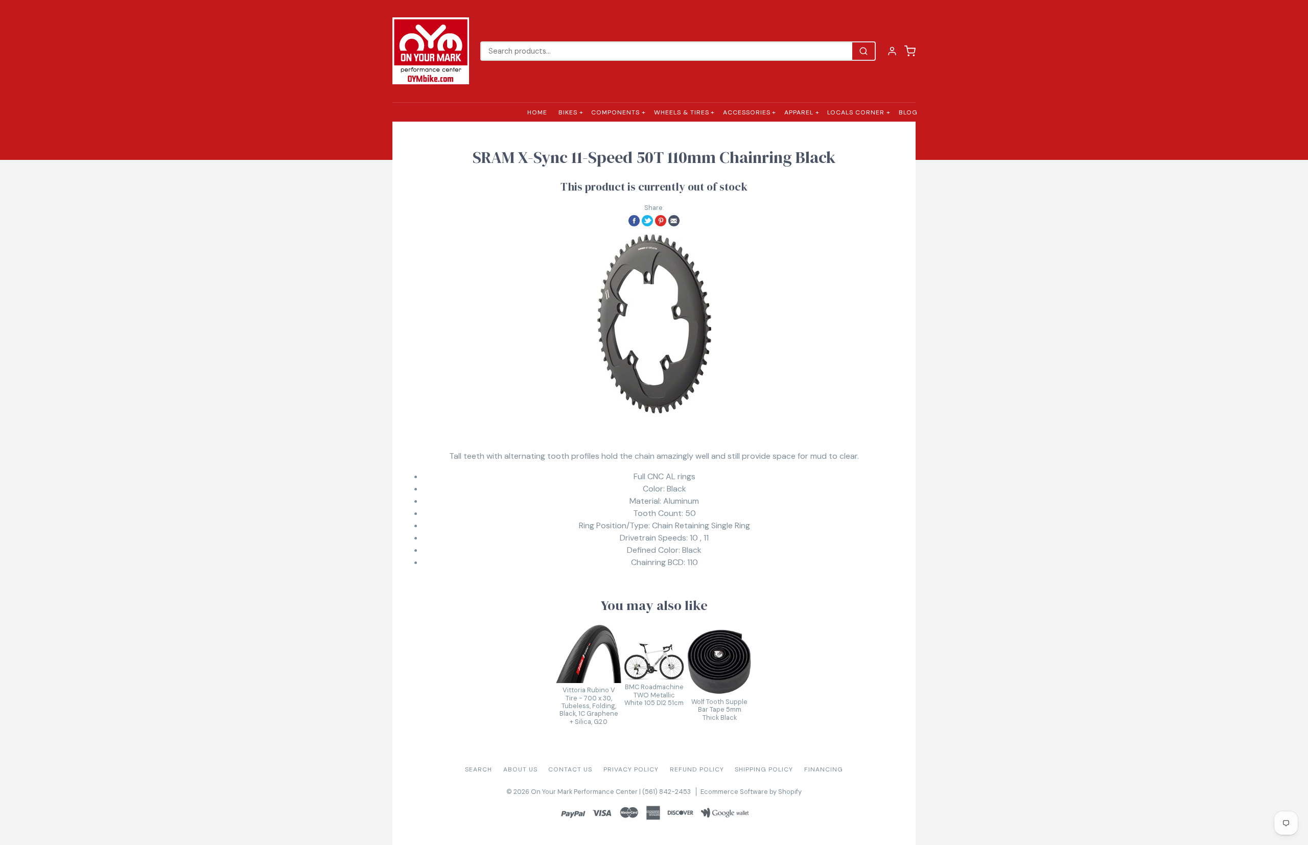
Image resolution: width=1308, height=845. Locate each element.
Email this (674, 220)
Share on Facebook (634, 220)
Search (478, 769)
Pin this (660, 220)
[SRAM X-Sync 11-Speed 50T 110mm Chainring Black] (654, 323)
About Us (520, 769)
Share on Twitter (647, 220)
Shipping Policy (764, 769)
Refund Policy (697, 769)
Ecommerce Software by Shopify (751, 791)
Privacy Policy (631, 769)
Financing (823, 769)
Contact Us (570, 769)
